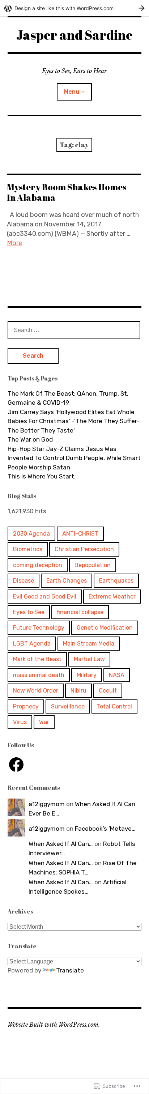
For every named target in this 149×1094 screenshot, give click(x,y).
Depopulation (92, 565)
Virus (20, 722)
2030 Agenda (31, 533)
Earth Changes (66, 580)
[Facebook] (16, 764)
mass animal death (38, 675)
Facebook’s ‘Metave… (105, 828)
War (44, 722)
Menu (71, 91)
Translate (70, 970)
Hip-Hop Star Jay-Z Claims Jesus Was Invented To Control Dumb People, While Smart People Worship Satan (74, 458)
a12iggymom (47, 804)
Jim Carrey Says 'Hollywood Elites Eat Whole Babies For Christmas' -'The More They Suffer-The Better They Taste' (74, 421)
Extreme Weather (112, 596)
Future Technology (38, 627)
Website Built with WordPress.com (53, 1024)
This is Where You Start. (42, 476)
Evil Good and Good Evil (44, 596)
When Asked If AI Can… (61, 843)
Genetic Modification (105, 627)
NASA (116, 675)
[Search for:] (74, 329)
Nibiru (78, 690)
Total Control (114, 706)
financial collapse (80, 612)
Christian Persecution (84, 549)
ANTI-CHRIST (80, 533)
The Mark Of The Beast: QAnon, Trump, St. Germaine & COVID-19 (68, 398)
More (14, 243)
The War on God (30, 439)
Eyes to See (28, 612)
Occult (108, 690)
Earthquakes (116, 580)
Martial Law (89, 659)
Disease (23, 580)
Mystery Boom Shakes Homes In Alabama (67, 192)
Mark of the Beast (37, 659)
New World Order (35, 690)
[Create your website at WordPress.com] (74, 8)
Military (87, 675)
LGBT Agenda (32, 643)
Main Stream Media (88, 643)
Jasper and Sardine (74, 34)
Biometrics (27, 549)
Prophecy (26, 706)
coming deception (37, 565)
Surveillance (68, 706)
